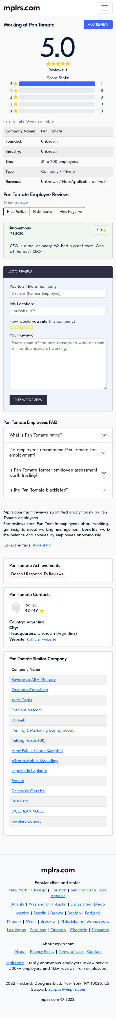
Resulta (18, 780)
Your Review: (21, 335)
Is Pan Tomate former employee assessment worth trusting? (53, 473)
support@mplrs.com (66, 989)
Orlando (58, 929)
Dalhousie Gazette (28, 791)
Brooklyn (49, 921)
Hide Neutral (43, 212)
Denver (56, 912)
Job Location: (22, 303)
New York (18, 890)
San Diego (95, 904)
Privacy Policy (42, 951)
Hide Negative (71, 212)
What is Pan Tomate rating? (35, 435)
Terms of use (71, 951)
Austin (60, 904)
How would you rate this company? (42, 321)
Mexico (22, 912)
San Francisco (83, 890)
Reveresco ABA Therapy (34, 679)
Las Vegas (16, 929)
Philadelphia (72, 921)
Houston (58, 890)
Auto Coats (22, 700)
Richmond (100, 929)
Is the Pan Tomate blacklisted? (38, 490)
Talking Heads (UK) (29, 740)
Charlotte (78, 929)
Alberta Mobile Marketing (35, 760)
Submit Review (28, 400)
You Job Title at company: (33, 286)
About (20, 951)
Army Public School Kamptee (37, 750)
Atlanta (17, 904)
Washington (40, 904)
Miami (31, 921)
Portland (92, 912)
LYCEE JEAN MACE (27, 811)
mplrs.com (15, 962)
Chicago (38, 890)
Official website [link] (41, 639)
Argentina (42, 545)
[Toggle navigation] (105, 8)
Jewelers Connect (27, 821)
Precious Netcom (27, 710)
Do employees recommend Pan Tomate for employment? (52, 452)
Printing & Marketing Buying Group (43, 730)
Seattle (40, 912)
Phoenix (14, 921)
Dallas (76, 904)
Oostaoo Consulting (30, 689)
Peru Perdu (21, 801)
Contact (94, 951)
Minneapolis (98, 921)
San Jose (38, 929)
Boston (74, 912)
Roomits (19, 720)
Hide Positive (16, 212)
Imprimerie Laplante (29, 770)
